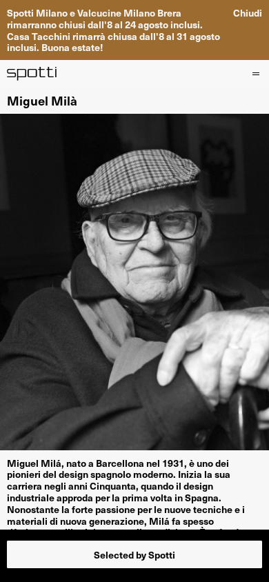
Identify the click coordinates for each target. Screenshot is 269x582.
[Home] (32, 74)
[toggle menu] (254, 74)
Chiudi (247, 13)
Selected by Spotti (134, 554)
